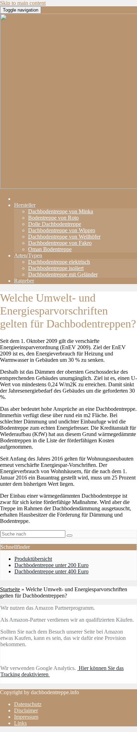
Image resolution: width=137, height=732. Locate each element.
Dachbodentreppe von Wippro (61, 230)
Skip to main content (23, 3)
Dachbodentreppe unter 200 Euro (51, 565)
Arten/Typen (28, 255)
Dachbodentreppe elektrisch (59, 262)
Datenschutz (27, 704)
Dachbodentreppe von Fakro (60, 243)
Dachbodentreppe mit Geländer (63, 274)
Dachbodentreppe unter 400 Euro (51, 571)
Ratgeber (24, 281)
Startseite (10, 589)
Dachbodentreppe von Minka (60, 211)
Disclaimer (26, 710)
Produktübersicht (33, 559)
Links (20, 723)
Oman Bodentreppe (50, 249)
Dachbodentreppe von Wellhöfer (64, 237)
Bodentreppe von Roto (53, 218)
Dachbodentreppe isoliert (56, 268)
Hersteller (24, 205)
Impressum (26, 717)
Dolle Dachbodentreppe (54, 224)
